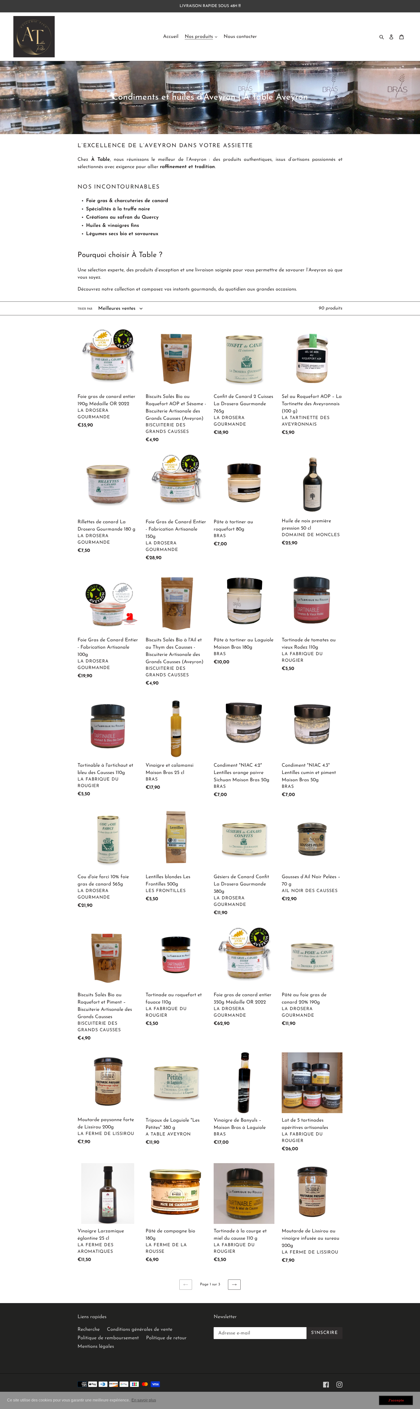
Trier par (85, 309)
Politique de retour (166, 1338)
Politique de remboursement (108, 1338)
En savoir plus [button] (143, 1400)
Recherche (89, 1329)
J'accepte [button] (396, 1400)
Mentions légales (96, 1346)
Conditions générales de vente (139, 1329)
